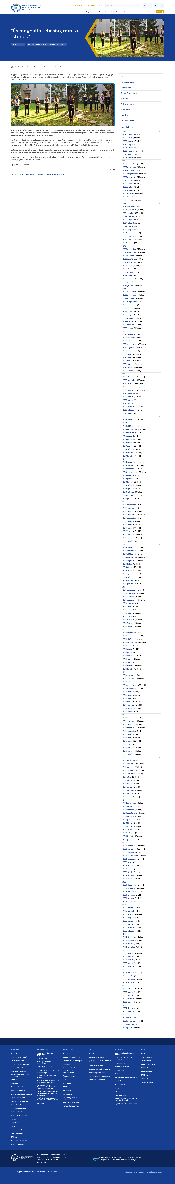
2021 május (127, 357)
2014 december (129, 633)
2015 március (128, 620)
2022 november (129, 295)
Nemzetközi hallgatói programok (71, 1098)
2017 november (129, 508)
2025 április (128, 190)
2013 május (127, 698)
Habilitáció (119, 1081)
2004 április (128, 976)
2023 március (128, 279)
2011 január (127, 797)
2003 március (129, 999)
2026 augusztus (129, 134)
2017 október (128, 511)
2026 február (128, 154)
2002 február (128, 1011)
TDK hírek (125, 99)
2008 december (129, 885)
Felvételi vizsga (43, 1058)
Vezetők (14, 1080)
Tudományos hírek (129, 93)
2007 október (128, 914)
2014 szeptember (130, 642)
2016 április (127, 574)
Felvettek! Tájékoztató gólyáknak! (45, 1054)
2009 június (128, 865)
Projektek (14, 1123)
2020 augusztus (129, 390)
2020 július (127, 393)
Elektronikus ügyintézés (20, 1057)
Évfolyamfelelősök (70, 1076)
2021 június (127, 354)
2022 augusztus (129, 305)
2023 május (128, 272)
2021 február (128, 367)
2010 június (127, 823)
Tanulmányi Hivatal (96, 1057)
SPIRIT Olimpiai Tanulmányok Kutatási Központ (126, 1099)
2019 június (127, 439)
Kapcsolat (15, 1053)
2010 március (128, 833)
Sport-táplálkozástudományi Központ (126, 1054)
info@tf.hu (41, 1162)
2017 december (129, 505)
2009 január (128, 879)
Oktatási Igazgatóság (97, 1065)
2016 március (128, 577)
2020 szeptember (130, 387)
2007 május (128, 924)
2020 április (128, 403)
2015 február (128, 623)
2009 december (129, 846)
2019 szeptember (130, 429)
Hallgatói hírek (127, 88)
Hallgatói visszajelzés (71, 1106)
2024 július (127, 223)
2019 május (127, 443)
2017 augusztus (129, 518)
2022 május (128, 315)
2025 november (129, 167)
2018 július (127, 479)
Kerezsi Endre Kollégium (72, 1068)
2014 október (128, 639)
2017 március (128, 535)
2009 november (129, 849)
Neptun (86, 5)
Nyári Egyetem (120, 1095)
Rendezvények (16, 1130)
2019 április (127, 446)
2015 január (128, 626)
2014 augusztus (129, 646)
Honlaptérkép (139, 1172)
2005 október (128, 953)
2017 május (127, 528)
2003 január (128, 1002)
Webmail (92, 5)
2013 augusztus (129, 688)
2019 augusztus (129, 433)
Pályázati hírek (127, 104)
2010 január (128, 840)
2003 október (128, 989)
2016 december (129, 547)
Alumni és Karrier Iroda (19, 1115)
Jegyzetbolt (67, 1094)
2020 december (129, 377)
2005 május (128, 960)
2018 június (127, 482)
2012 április (127, 744)
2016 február (128, 581)
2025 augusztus (129, 177)
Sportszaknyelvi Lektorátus (99, 1076)
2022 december (129, 292)
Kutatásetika (120, 1084)
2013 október (128, 682)
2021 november (129, 338)
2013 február (128, 708)
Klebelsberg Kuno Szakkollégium (69, 1072)
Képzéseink (93, 1053)
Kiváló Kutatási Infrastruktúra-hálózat (126, 1104)
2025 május (128, 187)
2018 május (127, 485)
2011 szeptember (130, 770)
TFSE (65, 1087)
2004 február (128, 983)
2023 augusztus (129, 262)
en (162, 5)
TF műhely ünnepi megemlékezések (50, 174)
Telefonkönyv (79, 5)
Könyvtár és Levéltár (18, 1108)
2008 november (129, 888)
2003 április (128, 995)
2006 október (128, 940)
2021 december (129, 334)
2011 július (127, 777)
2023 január (128, 285)
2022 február (128, 325)
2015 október (128, 597)
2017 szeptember (130, 515)
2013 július (127, 692)
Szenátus (14, 1083)
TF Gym (14, 1137)
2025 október (128, 170)
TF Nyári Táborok (17, 1144)
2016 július (127, 564)
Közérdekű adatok (18, 1068)
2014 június (127, 652)
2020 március (129, 407)
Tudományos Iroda (122, 1067)
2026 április (128, 148)
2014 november (129, 636)
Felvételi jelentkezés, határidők (45, 1067)
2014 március (128, 662)
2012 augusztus (129, 731)
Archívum (125, 115)
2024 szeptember (130, 216)
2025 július (127, 180)
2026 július (127, 138)
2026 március (128, 151)
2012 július (127, 734)
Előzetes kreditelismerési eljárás (46, 1076)
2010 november (129, 806)
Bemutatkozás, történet (20, 1064)
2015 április (127, 617)
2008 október (128, 892)
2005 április (128, 963)
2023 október (128, 256)
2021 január (128, 371)
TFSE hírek (125, 110)
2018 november (129, 465)
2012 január (128, 754)
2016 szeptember (130, 557)
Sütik (160, 1172)
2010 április (127, 829)
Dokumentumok (17, 1087)
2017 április (127, 531)
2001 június (127, 1028)
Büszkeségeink (127, 82)
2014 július (127, 649)
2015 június (127, 610)
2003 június (128, 992)
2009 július (127, 862)
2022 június (128, 312)
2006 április (128, 944)
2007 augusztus (129, 918)
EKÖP (117, 1092)
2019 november (129, 423)
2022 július (127, 308)
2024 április (128, 233)
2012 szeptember (130, 728)
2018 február (128, 495)
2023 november (129, 252)
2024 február (128, 240)
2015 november (129, 593)
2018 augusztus (129, 475)
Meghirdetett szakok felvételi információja (48, 1072)
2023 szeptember (130, 259)
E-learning (99, 5)
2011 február (128, 793)
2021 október (128, 341)
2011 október (128, 767)
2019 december (129, 419)
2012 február (128, 751)
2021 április (127, 361)
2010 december (129, 803)
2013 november (129, 678)
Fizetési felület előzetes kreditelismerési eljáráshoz (48, 1081)
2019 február (128, 453)
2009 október (128, 852)
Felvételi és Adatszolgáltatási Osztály (100, 1061)
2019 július (127, 436)
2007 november (129, 911)
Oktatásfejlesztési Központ (99, 1069)
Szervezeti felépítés (18, 1071)
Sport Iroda (67, 1083)
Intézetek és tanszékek (98, 1080)
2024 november (129, 210)
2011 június (127, 780)
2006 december (129, 937)
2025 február (128, 197)
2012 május (127, 741)
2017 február (128, 538)
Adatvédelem (151, 1172)
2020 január (128, 413)
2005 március (129, 966)
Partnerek (15, 1119)
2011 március (128, 790)
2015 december (129, 590)
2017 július (127, 521)
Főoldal (128, 1172)
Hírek (23, 67)
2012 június (127, 738)
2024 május (128, 230)
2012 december (129, 718)
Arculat (14, 1126)
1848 (32, 174)
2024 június (128, 226)
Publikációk (119, 1070)
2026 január (128, 158)
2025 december (129, 164)
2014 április (127, 659)
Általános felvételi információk (44, 1062)
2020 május (128, 400)
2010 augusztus (129, 816)
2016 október (128, 554)
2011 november (129, 764)
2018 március (128, 492)
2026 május (128, 144)
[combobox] (122, 5)
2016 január (128, 584)
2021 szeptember (130, 344)
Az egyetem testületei (19, 1101)
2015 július (127, 606)
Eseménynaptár (128, 120)
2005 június (128, 956)
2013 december (129, 675)
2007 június (128, 921)
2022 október (128, 298)
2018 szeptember (130, 472)
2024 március (128, 236)
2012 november (129, 721)
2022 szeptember (130, 302)
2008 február (128, 898)
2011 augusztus (129, 774)
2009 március (129, 875)
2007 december (129, 908)
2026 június (128, 141)
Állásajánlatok (16, 1112)
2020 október (128, 383)
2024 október (128, 213)
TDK (116, 1074)
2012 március (128, 748)
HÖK (64, 1080)
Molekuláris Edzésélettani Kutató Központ (126, 1058)
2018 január (128, 499)
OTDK (117, 1088)
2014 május (127, 656)
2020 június (128, 397)
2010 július (127, 820)
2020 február (128, 410)
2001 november (129, 1021)
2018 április (127, 489)
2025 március (128, 194)
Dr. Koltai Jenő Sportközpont (21, 1094)
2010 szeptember (130, 813)
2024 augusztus (129, 220)
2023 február (128, 282)
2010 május (127, 826)
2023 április (128, 276)
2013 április (127, 702)
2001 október (128, 1024)
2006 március (129, 947)
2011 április (127, 787)
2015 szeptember (130, 600)
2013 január (128, 712)
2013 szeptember (130, 685)
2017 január (128, 541)
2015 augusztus (129, 603)
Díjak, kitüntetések (18, 1098)
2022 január (128, 328)
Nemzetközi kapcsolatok (20, 1105)
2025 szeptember (130, 174)
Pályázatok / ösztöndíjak (72, 1061)
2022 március (128, 321)
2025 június (128, 184)
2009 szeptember (130, 856)
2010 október (128, 810)
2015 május (127, 613)
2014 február (128, 666)
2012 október (128, 724)
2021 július (127, 351)
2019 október (128, 426)
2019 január (128, 456)
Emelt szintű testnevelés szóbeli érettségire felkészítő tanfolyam (48, 1093)
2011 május (127, 784)
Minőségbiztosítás (18, 1090)
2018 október (128, 469)
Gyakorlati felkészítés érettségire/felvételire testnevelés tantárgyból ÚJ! (48, 1086)
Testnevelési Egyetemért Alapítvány (20, 1075)
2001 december (129, 1018)
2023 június (128, 269)
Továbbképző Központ (97, 1073)
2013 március (128, 705)
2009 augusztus (129, 859)
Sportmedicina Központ (20, 1140)
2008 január (128, 901)
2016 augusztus (129, 561)
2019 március (128, 449)
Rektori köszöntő (17, 1061)
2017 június (127, 525)
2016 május (127, 570)
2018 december (129, 462)
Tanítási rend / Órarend (71, 1057)
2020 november (129, 380)
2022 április (128, 318)
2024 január (128, 243)
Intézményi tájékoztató (71, 1102)
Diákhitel (66, 1064)
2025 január (128, 200)
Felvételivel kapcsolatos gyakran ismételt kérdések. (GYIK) (48, 1099)
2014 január (128, 669)
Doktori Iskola (120, 1063)
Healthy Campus (17, 1133)
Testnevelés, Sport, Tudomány (126, 1077)
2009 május (128, 869)
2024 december (129, 206)
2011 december (129, 760)
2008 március (129, 895)
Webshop (159, 12)
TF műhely (24, 174)
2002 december (129, 1008)
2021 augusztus (129, 348)
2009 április (128, 872)
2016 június (127, 567)
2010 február (128, 836)
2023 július (127, 266)
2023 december (129, 249)
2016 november (129, 551)
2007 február (128, 931)
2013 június (127, 695)
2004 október (128, 973)
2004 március (129, 979)
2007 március (129, 928)
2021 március (128, 364)
